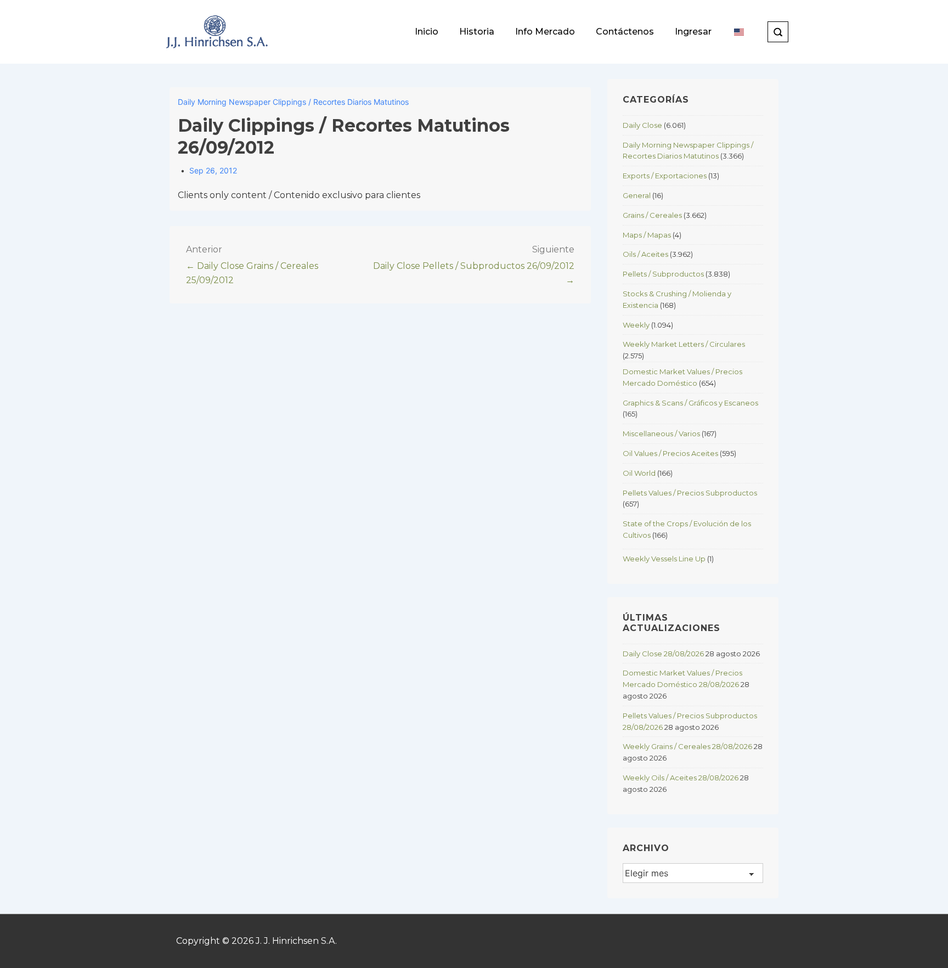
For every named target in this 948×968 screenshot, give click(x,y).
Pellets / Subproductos (663, 273)
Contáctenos (625, 31)
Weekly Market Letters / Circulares (684, 344)
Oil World (639, 473)
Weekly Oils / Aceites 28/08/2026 (680, 777)
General (637, 195)
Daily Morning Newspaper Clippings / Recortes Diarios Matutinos (293, 101)
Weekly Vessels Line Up (664, 558)
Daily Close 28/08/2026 (663, 653)
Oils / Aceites (645, 254)
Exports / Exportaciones (665, 175)
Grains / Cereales (652, 215)
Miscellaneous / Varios (661, 433)
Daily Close (642, 125)
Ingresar (693, 31)
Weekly (636, 324)
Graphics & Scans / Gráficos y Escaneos (690, 402)
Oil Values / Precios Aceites (670, 453)
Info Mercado (545, 31)
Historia (476, 31)
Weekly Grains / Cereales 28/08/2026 (687, 746)
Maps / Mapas (647, 234)
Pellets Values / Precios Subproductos (690, 492)
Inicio (426, 31)
